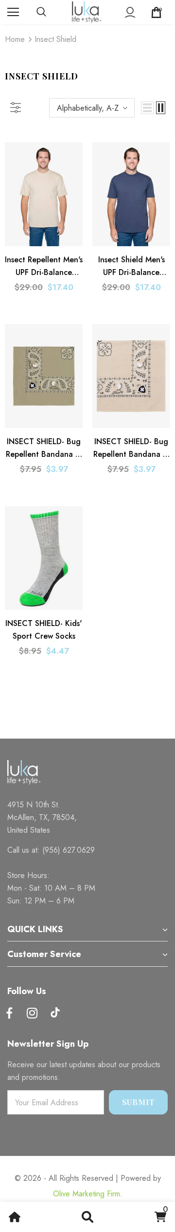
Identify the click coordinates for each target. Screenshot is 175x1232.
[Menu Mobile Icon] (13, 12)
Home (15, 39)
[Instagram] (32, 1013)
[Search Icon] (51, 12)
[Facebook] (9, 1013)
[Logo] (86, 12)
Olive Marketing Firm (86, 1193)
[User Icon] (130, 12)
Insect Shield (55, 39)
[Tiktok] (55, 1013)
